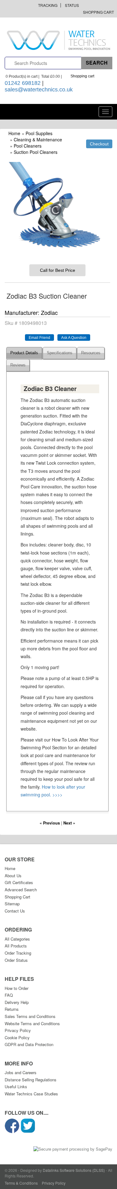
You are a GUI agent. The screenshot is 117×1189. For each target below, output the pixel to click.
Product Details (24, 353)
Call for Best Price (57, 270)
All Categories (17, 939)
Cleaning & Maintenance (38, 139)
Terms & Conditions (21, 1183)
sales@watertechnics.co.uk (39, 89)
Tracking (47, 5)
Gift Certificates (19, 882)
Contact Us (15, 911)
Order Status (16, 960)
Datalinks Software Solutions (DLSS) (74, 1170)
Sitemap (12, 904)
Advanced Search (21, 890)
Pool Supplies (39, 133)
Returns (12, 1009)
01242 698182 (23, 83)
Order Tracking (18, 953)
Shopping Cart (98, 12)
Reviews (18, 365)
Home (14, 133)
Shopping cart (82, 76)
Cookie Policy (17, 1037)
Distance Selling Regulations (30, 1080)
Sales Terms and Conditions (30, 1016)
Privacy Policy (18, 1030)
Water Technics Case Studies (31, 1094)
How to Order (16, 988)
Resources (90, 353)
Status (72, 5)
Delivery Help (17, 1002)
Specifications (59, 353)
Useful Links (16, 1086)
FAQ (9, 995)
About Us (13, 875)
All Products (16, 946)
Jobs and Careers (21, 1072)
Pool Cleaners (27, 146)
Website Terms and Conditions (32, 1023)
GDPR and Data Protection (29, 1044)
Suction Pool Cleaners (35, 152)
